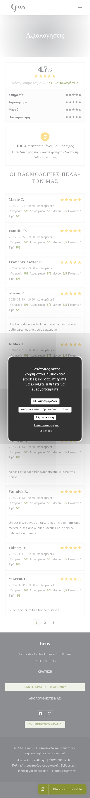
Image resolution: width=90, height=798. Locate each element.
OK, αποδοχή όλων (45, 401)
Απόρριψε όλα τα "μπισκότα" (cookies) (45, 409)
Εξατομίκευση (45, 417)
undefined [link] (46, 431)
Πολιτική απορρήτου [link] (46, 425)
